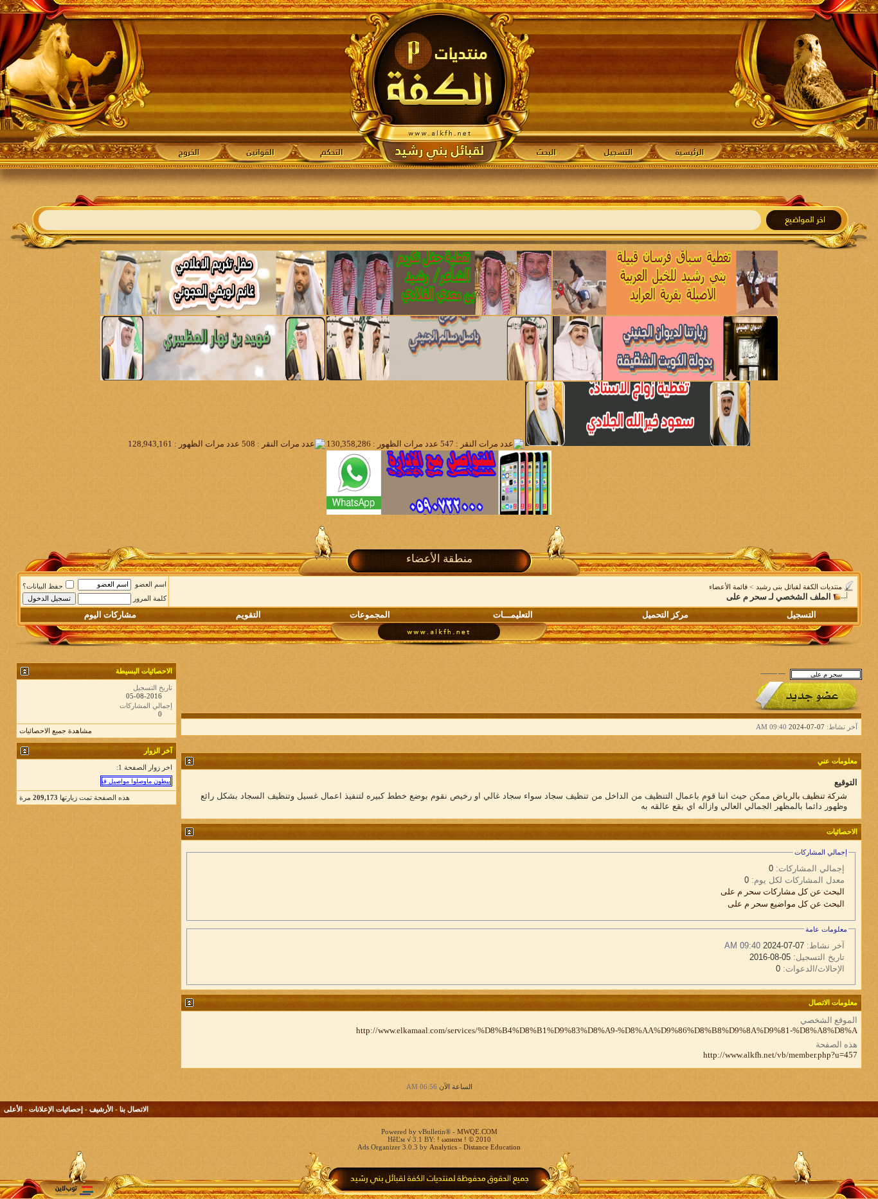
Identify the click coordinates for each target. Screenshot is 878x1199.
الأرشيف (101, 1109)
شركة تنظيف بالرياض (810, 796)
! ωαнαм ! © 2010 (463, 1139)
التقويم (248, 614)
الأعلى (13, 1109)
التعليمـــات (513, 614)
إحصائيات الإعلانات (56, 1109)
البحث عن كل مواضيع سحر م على (786, 904)
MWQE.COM (477, 1131)
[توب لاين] (74, 1190)
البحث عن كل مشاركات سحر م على (783, 891)
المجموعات (370, 614)
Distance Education (492, 1147)
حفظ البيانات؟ (42, 586)
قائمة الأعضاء (728, 587)
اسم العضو (150, 584)
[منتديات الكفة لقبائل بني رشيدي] (439, 84)
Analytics (443, 1147)
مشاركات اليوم (110, 614)
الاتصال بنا (134, 1109)
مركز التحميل (665, 614)
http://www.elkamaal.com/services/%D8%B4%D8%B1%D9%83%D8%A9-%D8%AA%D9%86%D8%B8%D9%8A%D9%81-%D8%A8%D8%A (606, 1030)
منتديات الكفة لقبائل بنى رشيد (799, 587)
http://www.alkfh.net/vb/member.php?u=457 (780, 1055)
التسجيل (801, 614)
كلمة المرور (149, 598)
